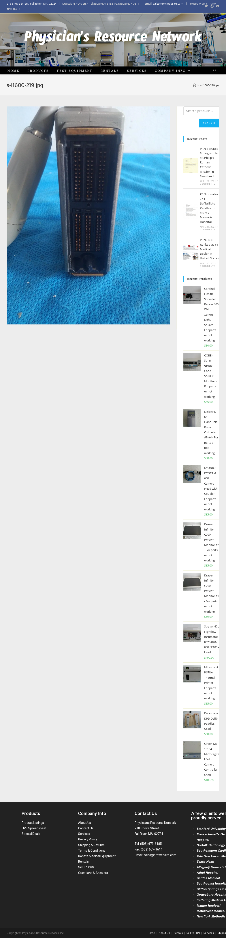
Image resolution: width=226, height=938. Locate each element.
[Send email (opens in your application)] (217, 6)
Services (84, 834)
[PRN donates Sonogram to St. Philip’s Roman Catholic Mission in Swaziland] (190, 165)
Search (209, 123)
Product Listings (33, 822)
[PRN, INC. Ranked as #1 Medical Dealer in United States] (190, 252)
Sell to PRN (193, 933)
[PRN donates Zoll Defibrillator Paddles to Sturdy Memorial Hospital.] (190, 211)
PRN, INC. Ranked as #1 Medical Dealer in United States (209, 249)
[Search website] (215, 70)
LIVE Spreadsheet (34, 828)
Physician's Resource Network (113, 40)
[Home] (194, 85)
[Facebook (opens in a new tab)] (212, 6)
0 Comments (207, 183)
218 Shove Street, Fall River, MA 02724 (31, 4)
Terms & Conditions (91, 850)
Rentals (83, 861)
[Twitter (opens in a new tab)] (206, 6)
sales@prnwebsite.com (168, 4)
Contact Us (85, 828)
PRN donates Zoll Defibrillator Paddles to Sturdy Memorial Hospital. (209, 208)
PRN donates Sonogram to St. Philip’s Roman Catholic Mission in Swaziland (209, 162)
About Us (84, 822)
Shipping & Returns (91, 845)
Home (151, 933)
